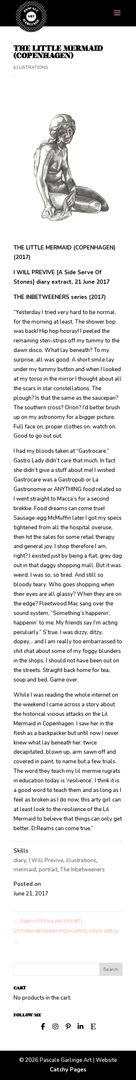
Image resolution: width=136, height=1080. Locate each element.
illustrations (81, 860)
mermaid (25, 869)
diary (20, 860)
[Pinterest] (68, 1026)
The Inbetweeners (82, 869)
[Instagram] (55, 1026)
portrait (48, 869)
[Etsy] (93, 1026)
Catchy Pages (68, 1069)
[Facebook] (43, 1026)
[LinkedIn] (80, 1026)
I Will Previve (46, 860)
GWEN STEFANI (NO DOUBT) (48, 921)
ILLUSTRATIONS (31, 67)
